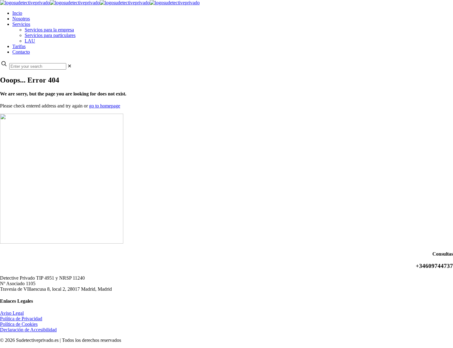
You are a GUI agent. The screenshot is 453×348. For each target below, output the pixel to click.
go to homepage (104, 105)
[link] (69, 66)
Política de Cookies (19, 324)
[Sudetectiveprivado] (100, 2)
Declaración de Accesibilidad (28, 329)
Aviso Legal (12, 313)
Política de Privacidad (21, 318)
